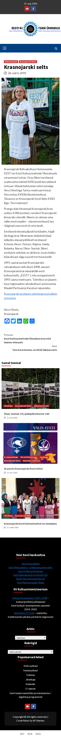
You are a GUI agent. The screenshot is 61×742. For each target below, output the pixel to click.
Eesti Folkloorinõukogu (30, 571)
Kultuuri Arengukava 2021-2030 (29, 597)
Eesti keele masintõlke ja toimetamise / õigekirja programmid (30, 695)
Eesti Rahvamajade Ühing (30, 582)
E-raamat (30, 688)
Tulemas (30, 674)
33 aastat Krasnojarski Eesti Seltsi (23, 468)
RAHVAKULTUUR (24, 612)
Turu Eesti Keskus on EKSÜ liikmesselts (34, 348)
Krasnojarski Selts (28, 61)
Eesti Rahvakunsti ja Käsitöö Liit (30, 574)
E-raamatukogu (11, 457)
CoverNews (22, 720)
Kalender (30, 683)
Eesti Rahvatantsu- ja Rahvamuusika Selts (31, 567)
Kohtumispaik (11, 61)
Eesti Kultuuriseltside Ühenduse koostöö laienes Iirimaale (27, 338)
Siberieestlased (41, 406)
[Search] (56, 49)
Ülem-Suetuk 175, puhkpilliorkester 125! (26, 413)
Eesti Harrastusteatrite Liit (30, 578)
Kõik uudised (31, 665)
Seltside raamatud (31, 461)
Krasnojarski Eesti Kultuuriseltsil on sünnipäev (30, 523)
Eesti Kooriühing (30, 563)
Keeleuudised (30, 670)
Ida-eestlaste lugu (28, 457)
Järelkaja (8, 406)
